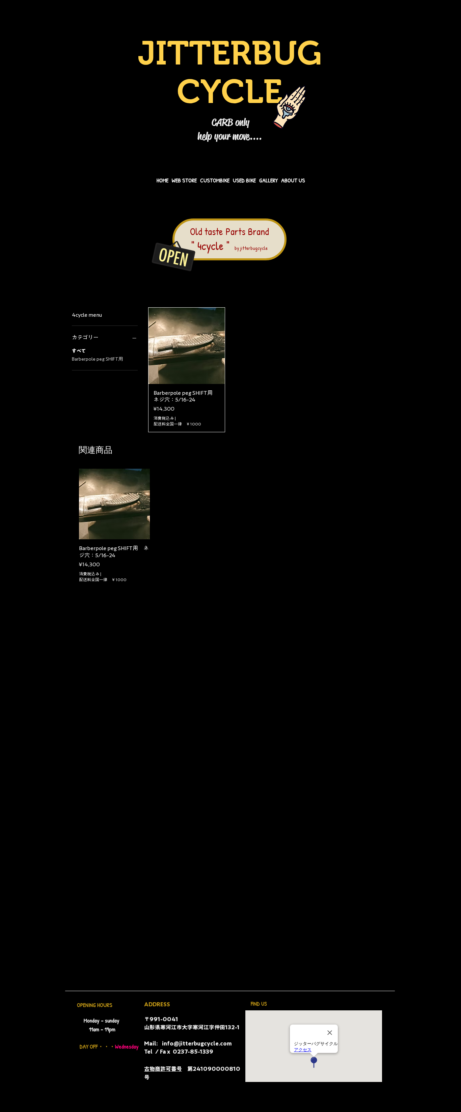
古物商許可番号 (163, 1068)
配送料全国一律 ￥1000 (177, 424)
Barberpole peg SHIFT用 (97, 359)
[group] (230, 525)
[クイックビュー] (114, 504)
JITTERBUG (230, 53)
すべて (79, 350)
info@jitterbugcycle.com (197, 1043)
